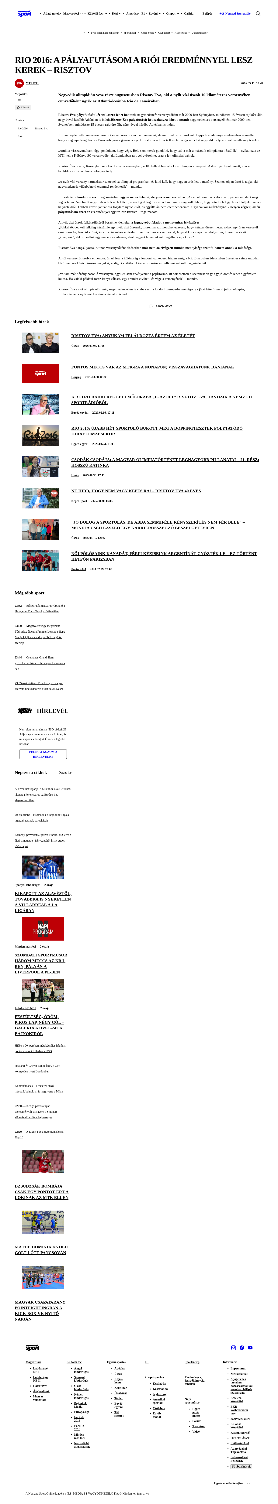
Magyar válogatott (39, 1398)
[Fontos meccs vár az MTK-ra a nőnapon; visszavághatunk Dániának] (40, 382)
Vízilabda (159, 1408)
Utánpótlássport (200, 32)
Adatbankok (51, 13)
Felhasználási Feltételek (239, 1459)
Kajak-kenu (118, 1380)
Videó (196, 1431)
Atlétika (119, 1368)
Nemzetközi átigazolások (82, 1445)
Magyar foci (33, 1362)
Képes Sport (147, 32)
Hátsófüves (40, 1385)
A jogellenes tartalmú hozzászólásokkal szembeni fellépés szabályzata (241, 1385)
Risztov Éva (41, 128)
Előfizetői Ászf (240, 1443)
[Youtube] (250, 1347)
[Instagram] (233, 1347)
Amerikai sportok (159, 1401)
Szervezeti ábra (240, 1418)
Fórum (196, 1421)
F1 (143, 13)
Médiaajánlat (239, 1373)
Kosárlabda (160, 1388)
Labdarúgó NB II (40, 1379)
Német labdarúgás (81, 1396)
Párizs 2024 (78, 569)
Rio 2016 (23, 128)
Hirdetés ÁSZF (240, 1438)
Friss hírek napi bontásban (105, 32)
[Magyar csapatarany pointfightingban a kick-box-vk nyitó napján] (43, 1288)
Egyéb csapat (157, 1415)
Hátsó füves (181, 32)
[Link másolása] (19, 100)
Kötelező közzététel (237, 1399)
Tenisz (118, 1398)
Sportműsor (130, 32)
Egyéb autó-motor (196, 1412)
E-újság (76, 377)
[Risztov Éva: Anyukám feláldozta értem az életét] (40, 352)
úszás (20, 136)
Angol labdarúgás (81, 1370)
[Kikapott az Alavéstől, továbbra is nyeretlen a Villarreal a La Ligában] (43, 878)
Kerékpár (120, 1387)
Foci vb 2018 (79, 1419)
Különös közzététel (237, 1425)
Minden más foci (25, 946)
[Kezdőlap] (25, 13)
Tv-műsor (198, 1426)
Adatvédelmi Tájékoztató (239, 1450)
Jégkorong (159, 1394)
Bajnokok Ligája (80, 1405)
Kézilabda (159, 1383)
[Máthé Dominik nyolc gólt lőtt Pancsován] (43, 1233)
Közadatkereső (240, 1432)
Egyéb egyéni (79, 412)
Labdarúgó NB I (25, 1008)
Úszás (75, 345)
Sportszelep (192, 1362)
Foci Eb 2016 (79, 1427)
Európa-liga (81, 1411)
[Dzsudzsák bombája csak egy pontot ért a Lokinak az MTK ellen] (43, 1172)
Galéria (188, 13)
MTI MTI (32, 83)
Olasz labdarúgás (81, 1387)
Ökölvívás (120, 1393)
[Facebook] (242, 1347)
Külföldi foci (74, 1362)
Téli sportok (119, 1414)
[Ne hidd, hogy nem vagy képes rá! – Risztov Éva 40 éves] (40, 507)
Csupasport (164, 32)
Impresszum (238, 1368)
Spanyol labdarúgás (27, 885)
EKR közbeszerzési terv (239, 1410)
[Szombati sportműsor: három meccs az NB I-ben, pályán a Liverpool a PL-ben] (43, 939)
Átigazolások (41, 1391)
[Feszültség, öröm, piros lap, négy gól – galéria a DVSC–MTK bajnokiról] (43, 1001)
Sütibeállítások (241, 1466)
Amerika (132, 13)
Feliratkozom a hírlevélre (43, 754)
